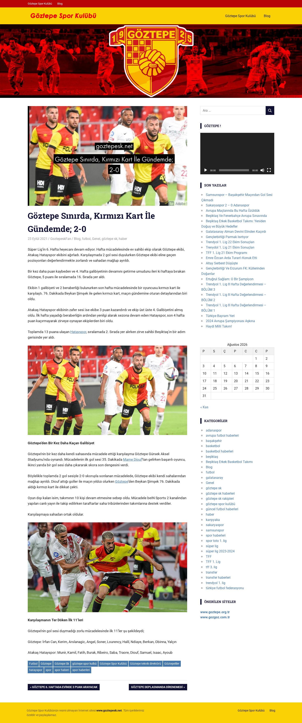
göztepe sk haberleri (220, 493)
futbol (86, 239)
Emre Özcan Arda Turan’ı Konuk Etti (231, 258)
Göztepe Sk (62, 663)
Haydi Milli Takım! (219, 326)
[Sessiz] (262, 170)
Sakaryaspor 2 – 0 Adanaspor (227, 205)
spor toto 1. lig (216, 541)
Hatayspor (78, 332)
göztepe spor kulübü (220, 504)
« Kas (204, 407)
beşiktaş (212, 457)
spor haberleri (81, 670)
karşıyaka (213, 520)
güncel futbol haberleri (222, 509)
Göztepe (121, 481)
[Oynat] (206, 170)
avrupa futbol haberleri (222, 435)
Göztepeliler (171, 663)
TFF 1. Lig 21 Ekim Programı (226, 253)
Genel (96, 239)
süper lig (212, 546)
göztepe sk (109, 239)
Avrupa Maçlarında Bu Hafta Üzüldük (233, 211)
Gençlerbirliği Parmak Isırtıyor (227, 237)
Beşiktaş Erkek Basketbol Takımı (229, 462)
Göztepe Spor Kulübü (40, 3)
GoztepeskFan (60, 239)
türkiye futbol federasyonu (225, 588)
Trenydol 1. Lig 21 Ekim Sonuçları (230, 247)
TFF (209, 557)
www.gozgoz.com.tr (215, 617)
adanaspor (213, 430)
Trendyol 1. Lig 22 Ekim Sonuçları (230, 242)
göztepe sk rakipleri (220, 499)
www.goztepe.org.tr (215, 612)
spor (48, 670)
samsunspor (215, 530)
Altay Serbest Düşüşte (222, 263)
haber (123, 239)
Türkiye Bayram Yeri (220, 316)
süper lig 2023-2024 (220, 551)
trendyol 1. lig (215, 583)
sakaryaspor (215, 525)
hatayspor (35, 670)
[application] (237, 154)
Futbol (33, 663)
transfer (211, 572)
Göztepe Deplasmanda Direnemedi (157, 687)
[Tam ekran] (269, 170)
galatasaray (214, 478)
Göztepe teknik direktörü (145, 663)
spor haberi (62, 670)
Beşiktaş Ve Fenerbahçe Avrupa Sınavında (236, 216)
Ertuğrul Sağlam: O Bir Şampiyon (230, 279)
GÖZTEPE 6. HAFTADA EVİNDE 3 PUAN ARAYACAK (64, 687)
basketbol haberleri (219, 451)
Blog (59, 3)
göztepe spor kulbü (84, 663)
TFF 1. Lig (213, 562)
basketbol (213, 446)
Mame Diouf (132, 459)
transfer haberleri (218, 578)
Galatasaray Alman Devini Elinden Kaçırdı (236, 232)
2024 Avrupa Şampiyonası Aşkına (230, 321)
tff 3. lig (211, 567)
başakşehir (214, 441)
